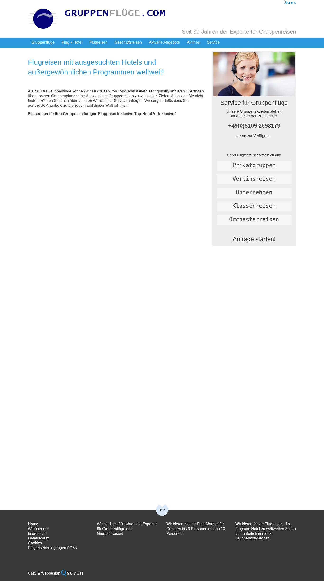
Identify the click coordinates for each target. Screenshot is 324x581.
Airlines (193, 42)
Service (213, 42)
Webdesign (50, 573)
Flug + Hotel (72, 42)
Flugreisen (98, 42)
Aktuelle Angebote (164, 42)
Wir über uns (38, 529)
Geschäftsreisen (128, 42)
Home (33, 524)
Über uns (290, 2)
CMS (32, 573)
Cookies (35, 543)
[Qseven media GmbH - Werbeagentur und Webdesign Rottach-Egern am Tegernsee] (72, 573)
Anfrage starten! (254, 239)
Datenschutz (38, 538)
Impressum (37, 533)
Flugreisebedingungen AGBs (52, 548)
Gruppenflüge (43, 42)
